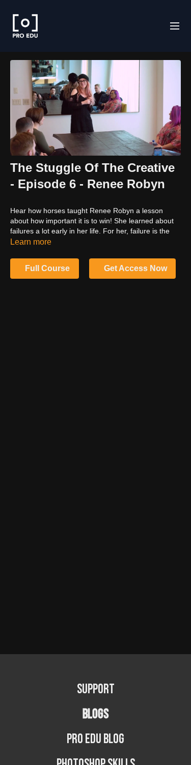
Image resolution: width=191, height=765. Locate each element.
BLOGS (95, 714)
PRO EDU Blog (95, 739)
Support (96, 689)
